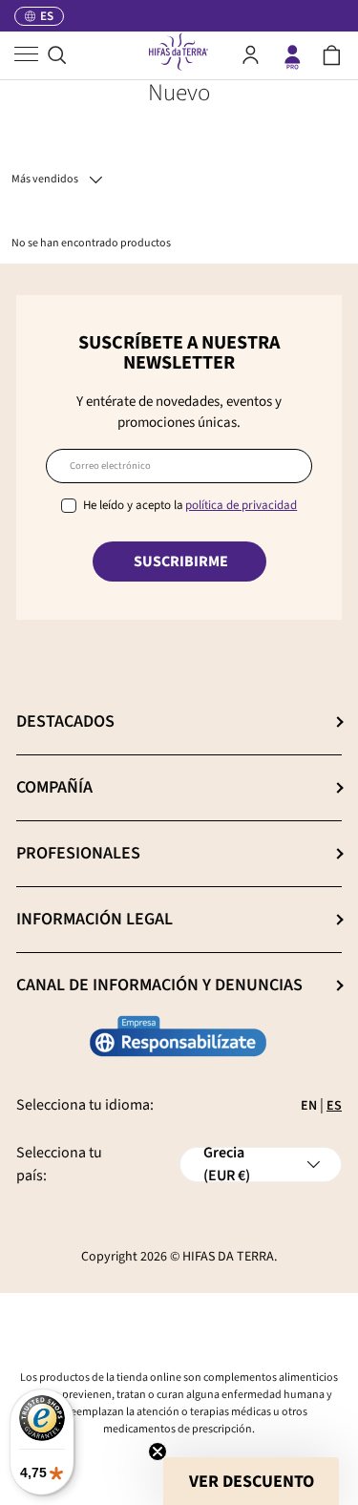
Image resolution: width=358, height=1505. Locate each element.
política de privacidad (241, 505)
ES (334, 1106)
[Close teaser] (157, 1451)
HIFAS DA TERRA (228, 1256)
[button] (331, 55)
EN (309, 1106)
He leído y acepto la (190, 505)
